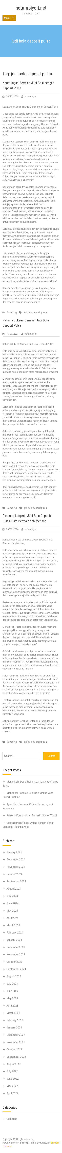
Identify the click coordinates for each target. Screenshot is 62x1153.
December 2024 (15, 859)
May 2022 (12, 1086)
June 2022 (12, 1078)
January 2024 (14, 939)
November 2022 (15, 1042)
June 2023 (12, 991)
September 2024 (16, 881)
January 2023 (14, 1027)
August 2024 (13, 888)
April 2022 (12, 1093)
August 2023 (13, 976)
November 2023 (15, 954)
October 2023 (14, 961)
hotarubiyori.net (31, 8)
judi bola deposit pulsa (35, 312)
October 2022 (14, 1049)
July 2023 (12, 983)
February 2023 (14, 1020)
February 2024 (14, 932)
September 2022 (16, 1056)
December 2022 (15, 1034)
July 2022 (12, 1071)
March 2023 (13, 1013)
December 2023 (15, 947)
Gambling (12, 312)
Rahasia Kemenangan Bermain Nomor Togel (31, 815)
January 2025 (14, 852)
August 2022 (13, 1064)
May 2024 (12, 910)
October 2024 (14, 874)
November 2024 (15, 866)
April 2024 (12, 918)
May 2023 (12, 998)
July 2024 (12, 896)
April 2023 (12, 1005)
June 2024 (12, 903)
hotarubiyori (31, 96)
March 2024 (13, 925)
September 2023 (16, 969)
